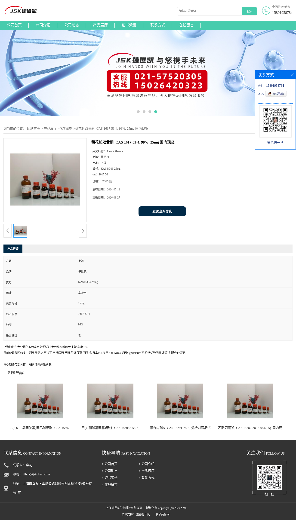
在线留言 (186, 25)
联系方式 (157, 25)
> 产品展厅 (146, 471)
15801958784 (282, 13)
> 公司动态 (109, 471)
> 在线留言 (109, 484)
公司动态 (71, 25)
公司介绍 (43, 25)
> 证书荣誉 (109, 478)
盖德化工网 (143, 514)
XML (184, 508)
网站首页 (33, 128)
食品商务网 (163, 514)
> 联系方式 (146, 478)
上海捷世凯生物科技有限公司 (124, 508)
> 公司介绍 (146, 464)
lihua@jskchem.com (36, 474)
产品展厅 (100, 25)
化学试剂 (65, 128)
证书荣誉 (129, 25)
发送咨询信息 (162, 211)
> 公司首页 (109, 464)
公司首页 (14, 25)
